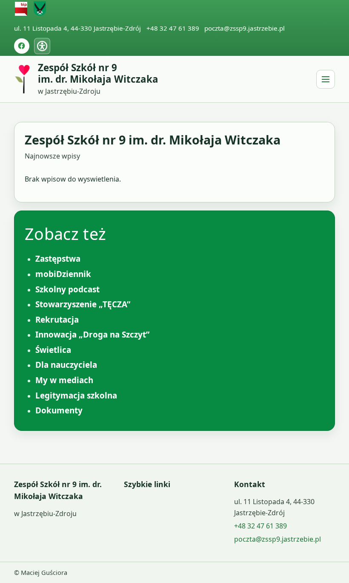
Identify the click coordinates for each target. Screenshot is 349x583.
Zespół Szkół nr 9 (98, 73)
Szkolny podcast (67, 289)
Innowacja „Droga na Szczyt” (92, 334)
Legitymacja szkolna (76, 395)
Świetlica (53, 349)
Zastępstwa (57, 258)
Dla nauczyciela (66, 364)
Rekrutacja (57, 319)
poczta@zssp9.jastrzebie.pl (244, 28)
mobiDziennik (63, 274)
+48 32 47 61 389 (172, 28)
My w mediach (64, 380)
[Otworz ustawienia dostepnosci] (42, 46)
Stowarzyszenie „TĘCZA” (82, 304)
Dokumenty (59, 410)
